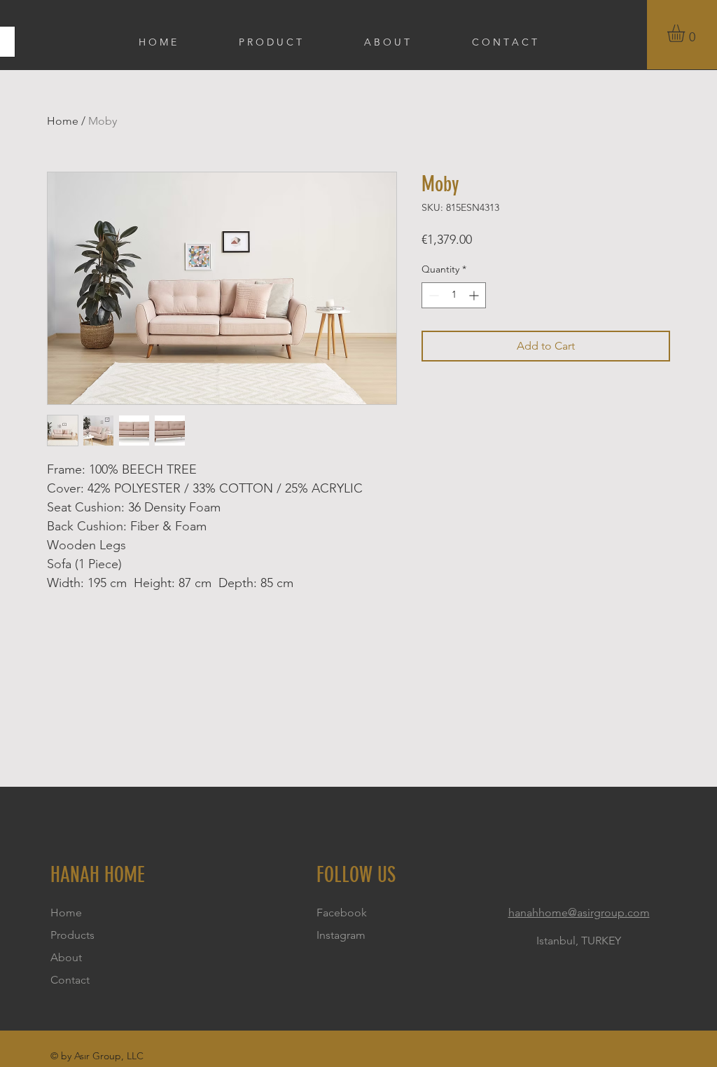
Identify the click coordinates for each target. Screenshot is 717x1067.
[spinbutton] (453, 295)
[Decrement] (432, 295)
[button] (686, 33)
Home (62, 121)
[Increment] (475, 295)
